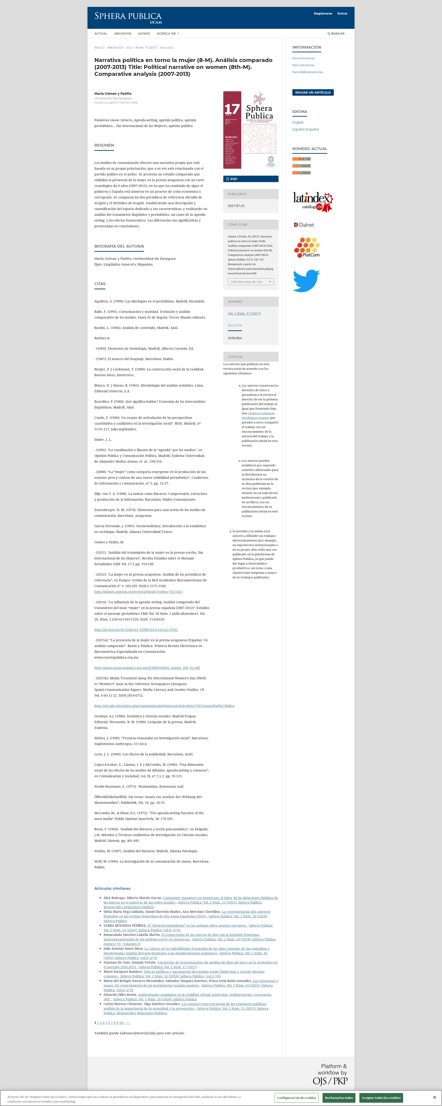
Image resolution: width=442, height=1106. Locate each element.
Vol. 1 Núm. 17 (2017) (141, 47)
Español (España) (305, 129)
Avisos (144, 33)
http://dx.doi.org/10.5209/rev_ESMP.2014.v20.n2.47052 (136, 629)
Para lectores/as (303, 58)
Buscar (337, 33)
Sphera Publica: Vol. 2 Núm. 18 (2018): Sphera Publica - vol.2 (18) (170, 976)
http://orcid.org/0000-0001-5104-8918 (115, 102)
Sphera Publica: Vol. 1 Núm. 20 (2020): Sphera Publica (155, 999)
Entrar (342, 13)
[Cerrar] (435, 1097)
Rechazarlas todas (339, 1098)
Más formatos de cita (246, 282)
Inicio (99, 47)
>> (128, 1022)
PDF (233, 179)
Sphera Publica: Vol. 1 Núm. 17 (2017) (168, 967)
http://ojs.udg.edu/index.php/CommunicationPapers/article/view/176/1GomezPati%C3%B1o (164, 706)
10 (121, 1022)
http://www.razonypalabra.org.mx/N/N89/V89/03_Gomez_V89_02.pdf (147, 667)
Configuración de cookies (296, 1098)
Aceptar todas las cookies (381, 1098)
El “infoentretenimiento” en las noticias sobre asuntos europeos (197, 925)
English (298, 122)
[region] (221, 1098)
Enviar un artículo (313, 92)
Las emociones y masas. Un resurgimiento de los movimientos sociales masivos (191, 983)
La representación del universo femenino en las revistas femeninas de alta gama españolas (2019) (187, 913)
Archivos (122, 33)
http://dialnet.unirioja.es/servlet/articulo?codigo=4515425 (138, 591)
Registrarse (323, 13)
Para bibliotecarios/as (307, 72)
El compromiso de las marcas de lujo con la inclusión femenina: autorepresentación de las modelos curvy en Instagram (182, 936)
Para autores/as (303, 65)
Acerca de (167, 33)
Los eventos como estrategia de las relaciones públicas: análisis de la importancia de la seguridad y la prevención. (185, 1006)
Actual (100, 33)
